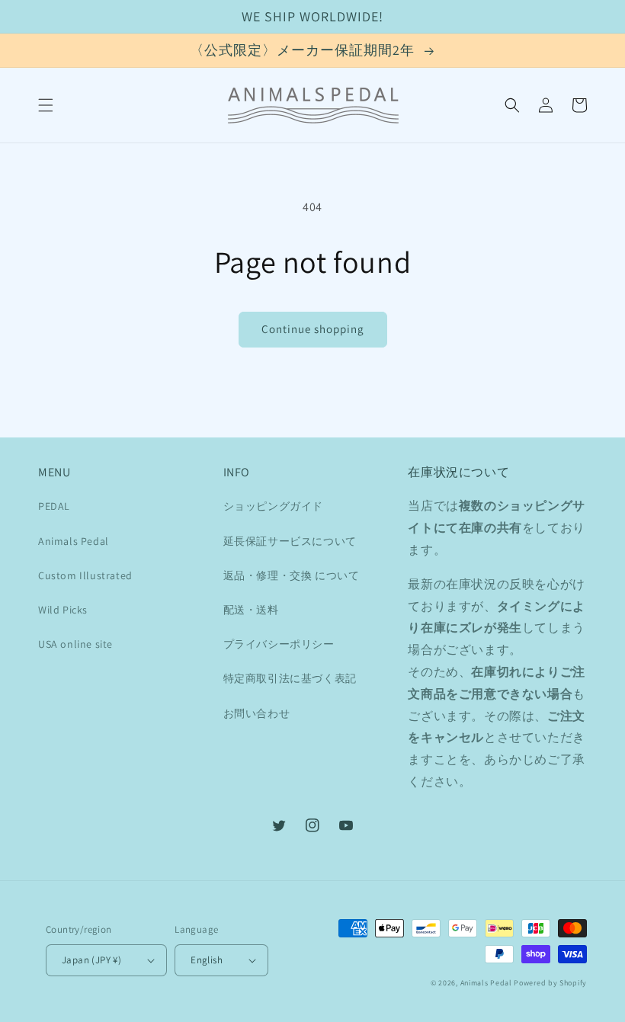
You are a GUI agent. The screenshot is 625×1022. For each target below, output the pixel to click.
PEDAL (54, 506)
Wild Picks (63, 610)
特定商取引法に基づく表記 (290, 678)
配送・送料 (251, 610)
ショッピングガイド (273, 506)
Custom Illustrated (85, 575)
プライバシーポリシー (279, 644)
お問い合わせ (256, 713)
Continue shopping (312, 329)
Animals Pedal (73, 541)
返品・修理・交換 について (291, 575)
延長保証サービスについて (290, 541)
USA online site (75, 644)
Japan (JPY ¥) (91, 959)
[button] (45, 105)
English (207, 959)
